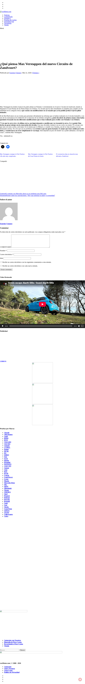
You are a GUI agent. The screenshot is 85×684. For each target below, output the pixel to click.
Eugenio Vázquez (15, 73)
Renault (7, 501)
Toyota (6, 512)
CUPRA (7, 447)
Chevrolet (7, 442)
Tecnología (7, 23)
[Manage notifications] (80, 679)
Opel (5, 494)
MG (5, 485)
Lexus (6, 479)
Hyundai (7, 462)
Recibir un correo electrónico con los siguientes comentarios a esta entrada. (26, 262)
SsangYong (8, 509)
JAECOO (7, 466)
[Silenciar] (79, 326)
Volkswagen (8, 514)
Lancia (6, 475)
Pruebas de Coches (10, 20)
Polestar (7, 498)
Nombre (3, 250)
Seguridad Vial (9, 21)
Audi (6, 436)
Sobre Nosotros (9, 668)
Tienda (6, 25)
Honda (6, 460)
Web (1, 258)
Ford (6, 459)
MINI (6, 486)
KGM (6, 473)
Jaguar (6, 468)
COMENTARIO (5, 247)
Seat (5, 505)
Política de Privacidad (11, 672)
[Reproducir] (3, 326)
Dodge (6, 449)
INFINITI (7, 464)
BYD (6, 440)
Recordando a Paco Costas (13, 644)
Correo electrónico (6, 254)
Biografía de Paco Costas (13, 642)
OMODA (7, 492)
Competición (8, 17)
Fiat (5, 457)
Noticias (7, 15)
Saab (6, 503)
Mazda (6, 481)
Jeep (5, 470)
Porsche (7, 499)
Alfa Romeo (8, 434)
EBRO (6, 455)
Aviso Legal (8, 670)
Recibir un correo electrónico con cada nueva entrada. (20, 266)
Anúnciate (7, 667)
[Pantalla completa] (82, 326)
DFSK (6, 451)
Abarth (6, 433)
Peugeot (7, 496)
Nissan (6, 490)
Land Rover (8, 477)
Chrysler (7, 444)
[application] (42, 304)
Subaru (6, 511)
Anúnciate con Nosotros (12, 640)
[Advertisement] (38, 45)
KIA (5, 472)
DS (5, 453)
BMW (6, 438)
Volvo (6, 516)
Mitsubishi (8, 488)
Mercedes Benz (9, 483)
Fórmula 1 (7, 18)
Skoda (6, 507)
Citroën (7, 446)
